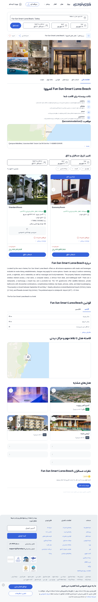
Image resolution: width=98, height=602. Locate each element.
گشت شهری (88, 553)
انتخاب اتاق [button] (75, 80)
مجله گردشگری (48, 541)
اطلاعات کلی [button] (86, 80)
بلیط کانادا (80, 580)
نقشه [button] (87, 146)
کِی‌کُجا (89, 566)
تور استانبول (38, 580)
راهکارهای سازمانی (66, 553)
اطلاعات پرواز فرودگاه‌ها (84, 571)
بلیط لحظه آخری (61, 580)
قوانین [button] (57, 80)
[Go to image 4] (26, 400)
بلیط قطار (88, 536)
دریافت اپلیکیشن (47, 549)
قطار (55, 4)
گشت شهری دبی (28, 580)
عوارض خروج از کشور (65, 549)
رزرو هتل (81, 36)
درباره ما (49, 528)
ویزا (90, 545)
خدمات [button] (88, 520)
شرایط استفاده (91, 597)
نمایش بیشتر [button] (86, 332)
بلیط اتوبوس (87, 541)
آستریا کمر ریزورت (82, 405)
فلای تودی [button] (48, 520)
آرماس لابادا (85, 434)
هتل (61, 4)
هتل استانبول (46, 577)
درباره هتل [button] (65, 80)
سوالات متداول (67, 541)
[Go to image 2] (71, 400)
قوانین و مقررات (66, 536)
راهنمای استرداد (67, 528)
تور (90, 549)
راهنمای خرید (67, 532)
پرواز (68, 4)
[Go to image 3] (70, 400)
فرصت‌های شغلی (47, 536)
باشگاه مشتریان (67, 545)
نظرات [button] (42, 80)
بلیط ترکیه (88, 580)
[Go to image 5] (67, 400)
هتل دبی (38, 577)
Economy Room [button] (58, 207)
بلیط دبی (63, 577)
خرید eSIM (87, 562)
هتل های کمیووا (71, 36)
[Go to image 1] (30, 400)
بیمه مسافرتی (87, 558)
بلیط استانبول (71, 577)
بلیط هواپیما (87, 528)
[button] (47, 4)
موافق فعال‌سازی (20, 587)
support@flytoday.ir (17, 549)
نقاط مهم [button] (50, 80)
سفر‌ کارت (49, 545)
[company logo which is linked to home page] (81, 4)
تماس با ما (49, 532)
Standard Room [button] (15, 207)
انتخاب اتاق (70, 254)
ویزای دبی (52, 580)
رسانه (50, 553)
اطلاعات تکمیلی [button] (66, 520)
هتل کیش (22, 577)
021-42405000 (14, 544)
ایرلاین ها (80, 577)
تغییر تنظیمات (20, 593)
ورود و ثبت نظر (84, 485)
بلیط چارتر (88, 577)
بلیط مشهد (55, 577)
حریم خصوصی (45, 594)
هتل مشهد (31, 577)
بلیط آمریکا (71, 580)
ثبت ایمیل (22, 536)
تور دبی (45, 580)
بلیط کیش (14, 577)
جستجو (16, 25)
